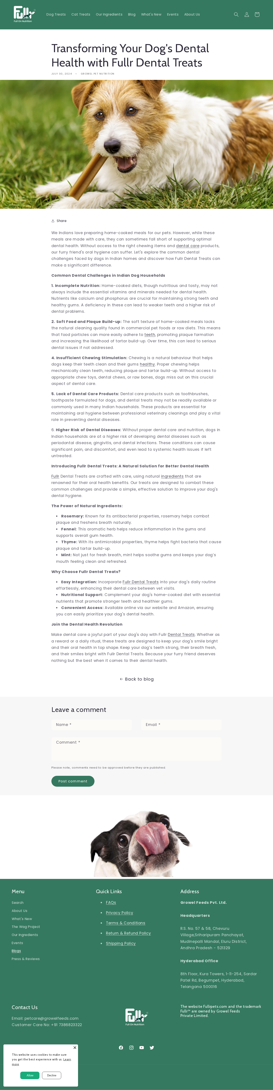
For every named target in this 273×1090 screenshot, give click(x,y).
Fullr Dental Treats (141, 582)
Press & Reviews (26, 959)
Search (18, 902)
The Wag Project (26, 926)
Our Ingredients (25, 935)
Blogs (16, 951)
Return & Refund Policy (128, 933)
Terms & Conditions (125, 923)
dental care (187, 245)
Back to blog (139, 679)
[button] (236, 14)
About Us (19, 911)
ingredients (172, 476)
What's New (22, 919)
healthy (147, 364)
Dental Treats (181, 634)
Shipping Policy (121, 943)
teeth (149, 334)
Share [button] (62, 221)
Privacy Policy (119, 912)
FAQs (111, 902)
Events (17, 943)
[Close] (75, 1047)
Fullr (55, 476)
